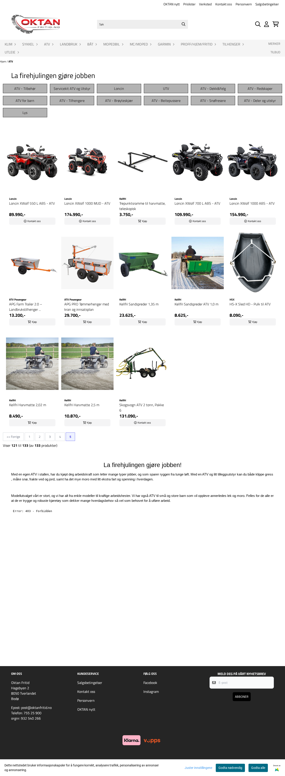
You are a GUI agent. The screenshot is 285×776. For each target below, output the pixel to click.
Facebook (150, 682)
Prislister (189, 4)
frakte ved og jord (42, 479)
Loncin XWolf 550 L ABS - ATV (32, 203)
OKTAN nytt (171, 4)
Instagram (151, 691)
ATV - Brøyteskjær (119, 100)
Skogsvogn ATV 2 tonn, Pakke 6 (141, 407)
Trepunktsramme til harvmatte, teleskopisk (142, 206)
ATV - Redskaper (260, 88)
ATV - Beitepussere (166, 100)
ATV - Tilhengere (72, 100)
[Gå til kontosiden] (266, 24)
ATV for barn (25, 100)
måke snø (20, 479)
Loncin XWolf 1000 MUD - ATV (87, 203)
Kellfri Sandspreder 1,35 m (139, 304)
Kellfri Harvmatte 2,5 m (81, 405)
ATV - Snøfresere (213, 100)
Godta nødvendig (230, 768)
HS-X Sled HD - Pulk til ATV (250, 304)
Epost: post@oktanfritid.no (31, 707)
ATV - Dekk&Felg (213, 88)
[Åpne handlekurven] (276, 24)
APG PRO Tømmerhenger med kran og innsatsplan (86, 306)
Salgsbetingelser (267, 4)
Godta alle (258, 768)
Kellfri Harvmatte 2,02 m (27, 405)
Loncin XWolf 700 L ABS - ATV (197, 203)
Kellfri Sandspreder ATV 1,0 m (196, 304)
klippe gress (264, 474)
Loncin (119, 88)
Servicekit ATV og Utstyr (72, 88)
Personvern (244, 4)
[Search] (183, 24)
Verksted (205, 4)
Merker (274, 43)
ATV (10, 61)
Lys (24, 112)
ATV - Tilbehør (25, 88)
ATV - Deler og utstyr (260, 100)
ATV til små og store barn (167, 496)
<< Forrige (13, 436)
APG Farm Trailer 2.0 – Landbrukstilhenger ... (25, 306)
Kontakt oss (223, 4)
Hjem (3, 61)
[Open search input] (258, 24)
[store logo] (35, 24)
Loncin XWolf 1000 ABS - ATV (252, 203)
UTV (166, 88)
